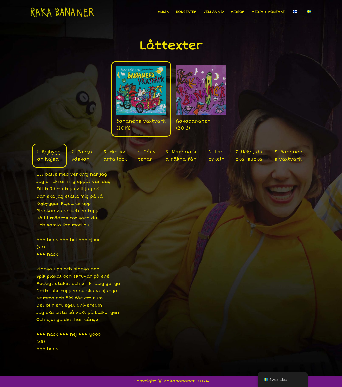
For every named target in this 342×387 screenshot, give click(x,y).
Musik (163, 12)
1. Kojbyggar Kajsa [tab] (49, 155)
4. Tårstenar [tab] (147, 155)
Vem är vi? (213, 12)
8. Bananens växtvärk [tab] (288, 155)
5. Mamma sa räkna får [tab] (180, 155)
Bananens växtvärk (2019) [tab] (141, 124)
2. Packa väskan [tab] (81, 155)
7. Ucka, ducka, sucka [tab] (248, 155)
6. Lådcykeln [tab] (217, 155)
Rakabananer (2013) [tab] (193, 124)
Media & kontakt (268, 12)
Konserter (186, 12)
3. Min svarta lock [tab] (115, 155)
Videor (237, 12)
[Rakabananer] (62, 12)
